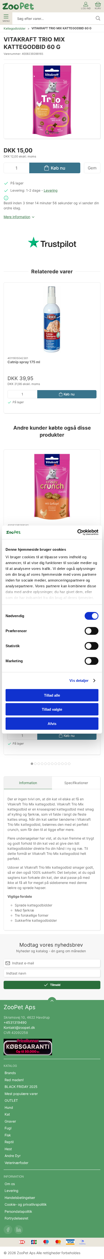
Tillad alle (52, 695)
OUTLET (11, 1100)
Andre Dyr (13, 1156)
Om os (10, 1184)
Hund (9, 1107)
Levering (51, 190)
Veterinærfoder (16, 1163)
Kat (7, 1114)
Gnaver (10, 1121)
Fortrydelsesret (16, 1218)
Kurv (98, 8)
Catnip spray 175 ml (23, 362)
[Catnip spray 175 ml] (52, 319)
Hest (8, 1149)
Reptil (9, 1142)
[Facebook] (8, 1229)
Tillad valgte (52, 709)
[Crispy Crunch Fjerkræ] (52, 486)
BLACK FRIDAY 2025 (21, 1087)
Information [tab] (28, 783)
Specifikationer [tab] (76, 783)
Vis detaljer (79, 680)
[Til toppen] (52, 1001)
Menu (6, 21)
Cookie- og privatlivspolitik (26, 1204)
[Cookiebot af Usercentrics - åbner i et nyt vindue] (77, 532)
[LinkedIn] (18, 1229)
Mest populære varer (21, 1094)
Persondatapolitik (18, 1211)
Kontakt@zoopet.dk (19, 1027)
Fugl (8, 1128)
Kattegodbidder (15, 28)
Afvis (52, 723)
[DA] (18, 6)
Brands (10, 1073)
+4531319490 (15, 1022)
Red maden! (14, 1080)
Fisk (8, 1135)
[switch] (91, 631)
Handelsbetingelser (20, 1198)
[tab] (32, 764)
